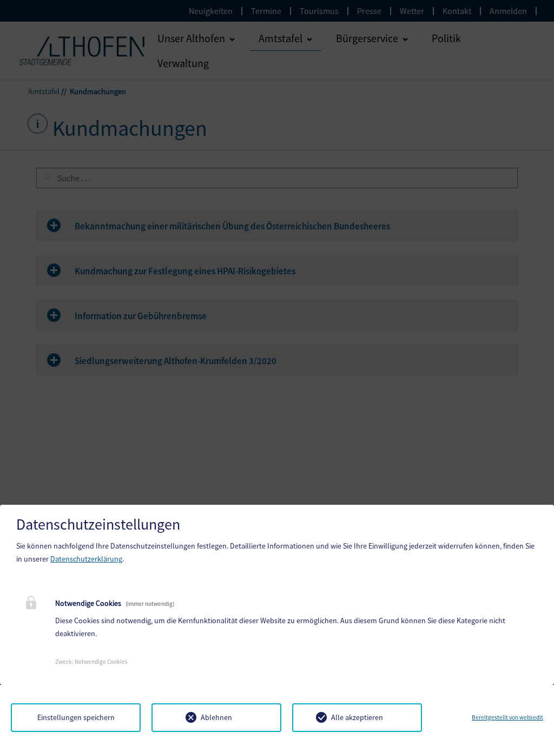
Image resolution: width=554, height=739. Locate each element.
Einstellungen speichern (76, 717)
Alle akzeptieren (357, 717)
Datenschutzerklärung (86, 559)
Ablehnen (216, 717)
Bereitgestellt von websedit (507, 717)
